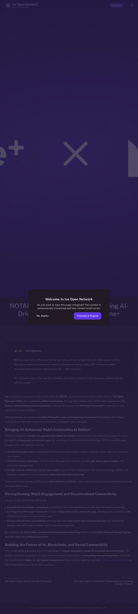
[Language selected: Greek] (69, 611)
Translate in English (87, 315)
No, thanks (43, 315)
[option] (7, 612)
